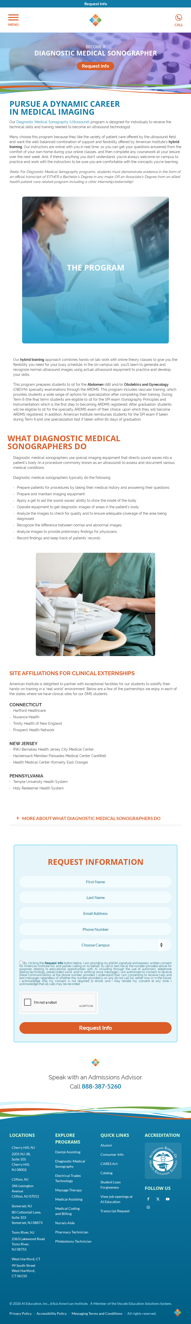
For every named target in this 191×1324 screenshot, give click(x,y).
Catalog (106, 1173)
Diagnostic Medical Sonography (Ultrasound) (53, 122)
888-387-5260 (101, 1086)
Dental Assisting (67, 1152)
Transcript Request (115, 1211)
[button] (13, 20)
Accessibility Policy (52, 1313)
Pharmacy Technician (71, 1232)
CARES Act (109, 1163)
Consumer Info (112, 1154)
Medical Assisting (68, 1199)
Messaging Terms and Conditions (97, 1313)
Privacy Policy (20, 1313)
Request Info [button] (95, 3)
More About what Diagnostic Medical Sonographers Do (88, 818)
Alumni (106, 1145)
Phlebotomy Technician (73, 1241)
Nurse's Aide (65, 1223)
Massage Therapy (68, 1190)
